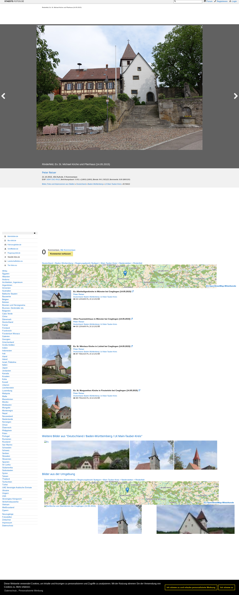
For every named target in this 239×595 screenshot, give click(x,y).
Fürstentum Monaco (11, 333)
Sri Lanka (6, 465)
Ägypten (5, 274)
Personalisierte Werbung (31, 590)
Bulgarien (6, 311)
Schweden (6, 447)
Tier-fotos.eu (12, 265)
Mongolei (6, 407)
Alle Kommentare (67, 250)
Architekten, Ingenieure (12, 282)
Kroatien (6, 376)
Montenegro (7, 410)
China (4, 316)
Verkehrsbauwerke (10, 502)
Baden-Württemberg (95, 184)
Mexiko (5, 402)
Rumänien (6, 439)
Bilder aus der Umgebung (58, 474)
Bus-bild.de (12, 241)
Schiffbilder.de (13, 249)
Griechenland (8, 342)
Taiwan (5, 476)
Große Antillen (8, 345)
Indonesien (7, 350)
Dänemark (6, 319)
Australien (6, 291)
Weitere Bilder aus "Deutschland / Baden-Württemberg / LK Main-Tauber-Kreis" (92, 436)
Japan (5, 368)
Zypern (5, 510)
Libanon (5, 385)
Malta (4, 396)
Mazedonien (7, 399)
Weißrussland (8, 507)
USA (4, 496)
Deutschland (81, 184)
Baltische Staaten (9, 294)
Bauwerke (6, 296)
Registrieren (222, 1)
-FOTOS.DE (14, 1)
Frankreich (7, 331)
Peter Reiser (49, 172)
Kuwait (5, 382)
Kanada (5, 373)
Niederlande (7, 419)
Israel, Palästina (9, 362)
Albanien (6, 276)
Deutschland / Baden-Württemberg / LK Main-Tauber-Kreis (95, 297)
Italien (4, 365)
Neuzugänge (7, 514)
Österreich (6, 427)
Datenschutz (7, 525)
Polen (4, 433)
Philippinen (7, 430)
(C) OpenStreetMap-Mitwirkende (221, 286)
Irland (4, 356)
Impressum (7, 523)
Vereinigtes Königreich (12, 499)
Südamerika (7, 467)
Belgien (5, 299)
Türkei (5, 484)
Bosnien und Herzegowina (13, 305)
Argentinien (7, 285)
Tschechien (7, 482)
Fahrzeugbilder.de (14, 245)
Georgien (6, 339)
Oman (5, 425)
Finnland (6, 328)
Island (4, 359)
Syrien (5, 473)
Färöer (5, 325)
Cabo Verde (7, 314)
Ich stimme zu (226, 587)
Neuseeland (7, 416)
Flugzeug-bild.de (14, 253)
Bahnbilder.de (13, 236)
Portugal (6, 436)
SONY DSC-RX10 (53, 179)
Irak (4, 353)
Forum (209, 1)
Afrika (4, 271)
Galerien (6, 336)
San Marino (7, 445)
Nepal (4, 413)
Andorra (5, 279)
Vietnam (5, 504)
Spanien (5, 462)
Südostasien (7, 470)
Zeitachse (6, 520)
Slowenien (6, 459)
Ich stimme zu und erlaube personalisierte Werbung (191, 587)
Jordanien (6, 371)
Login (234, 1)
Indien (5, 348)
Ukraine (5, 490)
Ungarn (5, 493)
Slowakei (6, 456)
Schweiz (5, 450)
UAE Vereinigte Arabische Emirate (17, 487)
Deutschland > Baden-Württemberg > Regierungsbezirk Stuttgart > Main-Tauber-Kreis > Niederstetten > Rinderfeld (92, 263)
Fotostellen (7, 517)
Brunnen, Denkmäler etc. (13, 308)
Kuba (4, 379)
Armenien (6, 288)
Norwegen (6, 422)
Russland (6, 442)
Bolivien (5, 302)
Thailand (6, 479)
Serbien (5, 453)
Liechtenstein (8, 388)
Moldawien (7, 405)
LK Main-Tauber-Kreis (113, 184)
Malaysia (6, 393)
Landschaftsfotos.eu (15, 261)
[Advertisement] (92, 17)
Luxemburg (7, 390)
